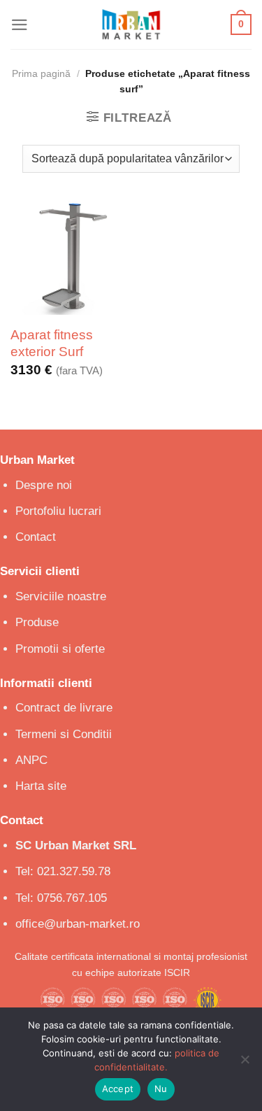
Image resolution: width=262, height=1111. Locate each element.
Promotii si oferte (60, 649)
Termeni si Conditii (63, 734)
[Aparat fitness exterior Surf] (67, 258)
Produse (37, 622)
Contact (35, 537)
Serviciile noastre (60, 596)
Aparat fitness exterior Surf (51, 343)
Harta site (40, 786)
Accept (118, 1088)
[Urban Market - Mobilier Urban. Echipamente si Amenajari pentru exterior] (131, 24)
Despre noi (43, 485)
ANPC (31, 760)
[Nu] (245, 1063)
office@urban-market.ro (77, 923)
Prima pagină (41, 74)
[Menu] (19, 25)
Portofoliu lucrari (58, 511)
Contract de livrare (63, 707)
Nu (161, 1088)
